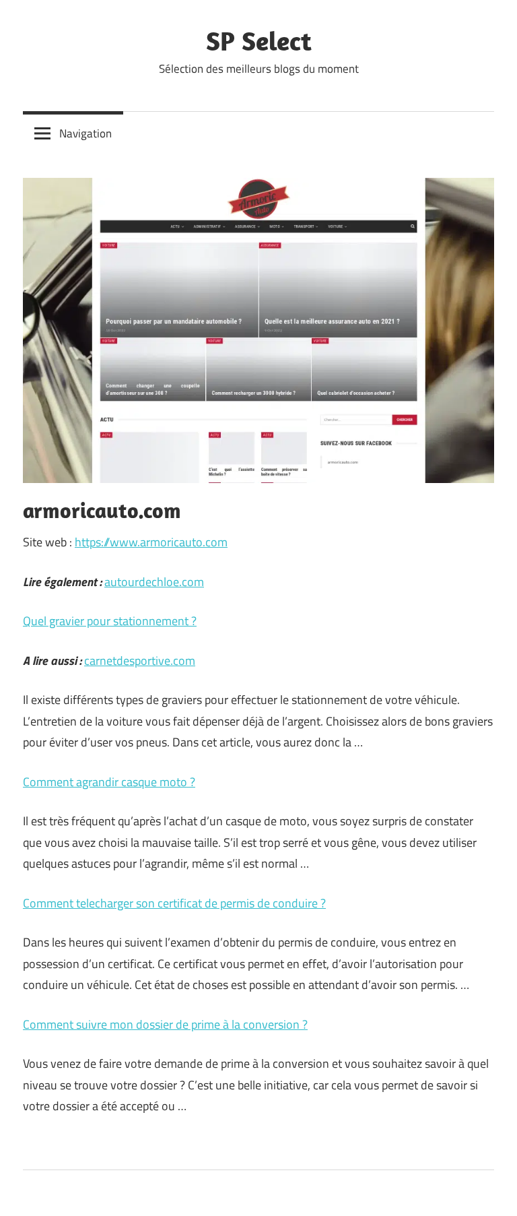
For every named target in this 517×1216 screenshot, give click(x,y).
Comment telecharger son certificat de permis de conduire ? (174, 903)
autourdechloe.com (154, 582)
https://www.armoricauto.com (151, 542)
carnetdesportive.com (139, 660)
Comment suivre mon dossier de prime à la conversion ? (165, 1024)
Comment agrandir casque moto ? (109, 782)
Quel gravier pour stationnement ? (110, 621)
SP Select (259, 40)
